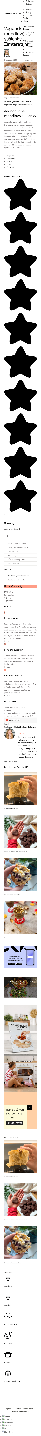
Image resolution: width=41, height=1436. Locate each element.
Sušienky (24, 727)
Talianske (32, 727)
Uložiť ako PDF (14, 720)
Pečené (21, 102)
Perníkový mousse (11, 938)
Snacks (28, 102)
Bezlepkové (9, 727)
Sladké (17, 727)
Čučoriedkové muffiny (12, 895)
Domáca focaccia (11, 809)
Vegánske (8, 104)
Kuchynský (12, 576)
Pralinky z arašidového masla (15, 852)
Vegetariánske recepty (22, 104)
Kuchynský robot (11, 102)
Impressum (25, 1411)
